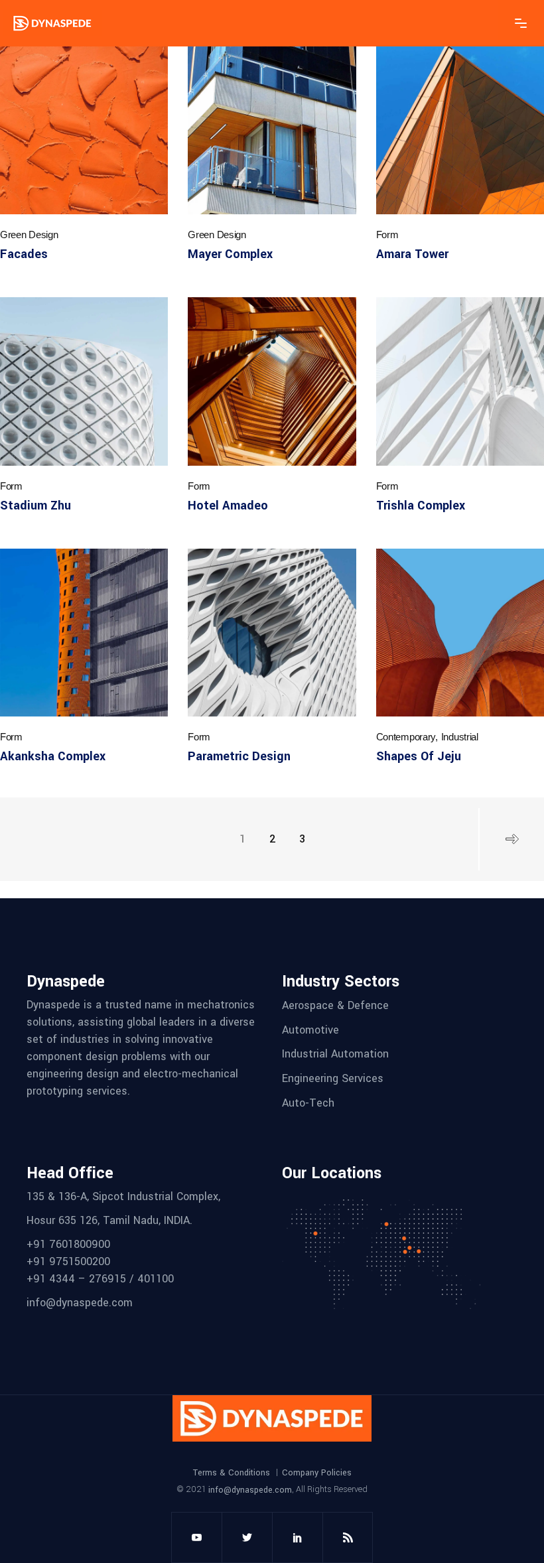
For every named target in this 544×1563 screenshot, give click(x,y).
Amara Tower (412, 254)
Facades (24, 254)
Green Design (29, 234)
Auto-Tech (308, 1102)
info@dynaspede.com (250, 1489)
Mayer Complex (230, 254)
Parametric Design (239, 756)
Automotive (310, 1029)
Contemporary (405, 736)
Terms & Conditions (231, 1473)
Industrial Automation (335, 1053)
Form (387, 234)
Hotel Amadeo (228, 505)
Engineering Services (332, 1078)
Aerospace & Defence (335, 1005)
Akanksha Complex (52, 756)
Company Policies (317, 1473)
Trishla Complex (420, 505)
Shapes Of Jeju (418, 756)
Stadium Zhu (35, 505)
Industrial (459, 736)
